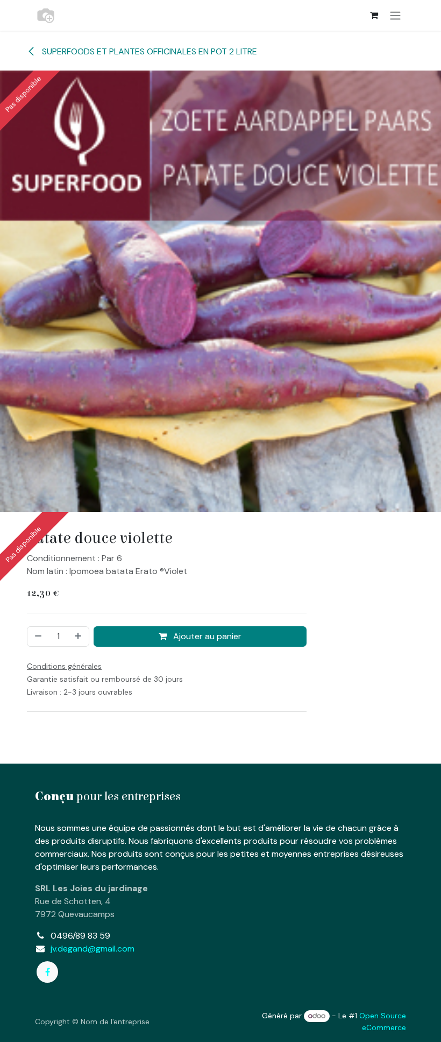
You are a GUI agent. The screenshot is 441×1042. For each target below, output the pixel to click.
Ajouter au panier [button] (206, 636)
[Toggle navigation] (395, 15)
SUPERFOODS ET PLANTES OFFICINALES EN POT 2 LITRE (148, 51)
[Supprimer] (37, 636)
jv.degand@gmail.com (92, 948)
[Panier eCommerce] (374, 15)
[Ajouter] (79, 636)
